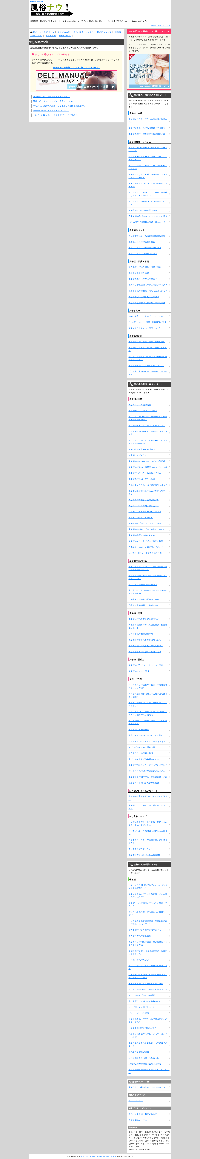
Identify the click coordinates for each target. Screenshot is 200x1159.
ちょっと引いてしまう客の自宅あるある (147, 742)
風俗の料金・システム (83, 32)
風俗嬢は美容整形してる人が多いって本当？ (147, 492)
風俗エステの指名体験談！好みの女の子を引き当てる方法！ (148, 943)
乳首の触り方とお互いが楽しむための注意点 (148, 797)
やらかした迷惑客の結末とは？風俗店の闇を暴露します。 (59, 106)
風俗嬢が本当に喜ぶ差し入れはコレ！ (146, 855)
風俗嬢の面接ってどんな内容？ (143, 279)
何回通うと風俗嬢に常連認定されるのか (147, 771)
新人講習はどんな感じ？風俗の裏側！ (146, 267)
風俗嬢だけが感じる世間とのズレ (144, 500)
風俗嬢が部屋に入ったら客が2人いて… (51, 111)
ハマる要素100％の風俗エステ (142, 1028)
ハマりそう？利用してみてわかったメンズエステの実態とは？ (148, 886)
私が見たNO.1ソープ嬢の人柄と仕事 (145, 553)
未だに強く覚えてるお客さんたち (144, 759)
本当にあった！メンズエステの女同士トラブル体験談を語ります (148, 568)
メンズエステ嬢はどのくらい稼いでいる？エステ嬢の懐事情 (148, 442)
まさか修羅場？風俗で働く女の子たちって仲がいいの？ (148, 577)
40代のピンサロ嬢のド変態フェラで (145, 1064)
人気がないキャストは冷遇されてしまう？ (148, 485)
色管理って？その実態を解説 (142, 242)
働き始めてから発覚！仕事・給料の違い (51, 97)
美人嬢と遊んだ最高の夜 (140, 936)
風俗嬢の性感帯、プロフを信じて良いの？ (148, 529)
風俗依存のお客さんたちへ (141, 518)
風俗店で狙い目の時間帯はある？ (144, 210)
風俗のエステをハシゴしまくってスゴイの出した (148, 1044)
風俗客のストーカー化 (139, 730)
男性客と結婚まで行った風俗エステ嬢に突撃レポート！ (148, 626)
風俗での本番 (64, 32)
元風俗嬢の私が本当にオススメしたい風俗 (148, 216)
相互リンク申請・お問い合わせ (143, 1114)
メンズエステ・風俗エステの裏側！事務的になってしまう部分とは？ (148, 194)
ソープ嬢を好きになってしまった (144, 1058)
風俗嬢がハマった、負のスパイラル (145, 473)
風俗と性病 (51, 36)
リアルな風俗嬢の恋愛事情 (141, 634)
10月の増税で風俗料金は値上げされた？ (147, 222)
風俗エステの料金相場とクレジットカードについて (148, 149)
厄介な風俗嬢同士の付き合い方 (143, 585)
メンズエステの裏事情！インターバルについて (148, 202)
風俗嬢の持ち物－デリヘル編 (142, 479)
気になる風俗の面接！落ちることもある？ (148, 291)
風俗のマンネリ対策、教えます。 (144, 506)
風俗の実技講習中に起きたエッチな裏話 (147, 303)
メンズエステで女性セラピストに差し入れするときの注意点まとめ (148, 823)
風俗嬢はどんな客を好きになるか (144, 619)
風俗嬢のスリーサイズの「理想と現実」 (147, 541)
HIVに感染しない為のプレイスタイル (146, 316)
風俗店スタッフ (104, 32)
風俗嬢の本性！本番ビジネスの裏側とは (147, 134)
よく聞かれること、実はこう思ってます (147, 426)
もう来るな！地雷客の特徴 (141, 753)
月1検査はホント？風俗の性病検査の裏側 (147, 322)
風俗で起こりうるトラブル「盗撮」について (53, 101)
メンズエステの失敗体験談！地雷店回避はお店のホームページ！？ (148, 922)
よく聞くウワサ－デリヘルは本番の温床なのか (148, 120)
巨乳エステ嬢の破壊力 (139, 1052)
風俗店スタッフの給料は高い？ (143, 254)
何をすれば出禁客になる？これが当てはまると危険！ (148, 695)
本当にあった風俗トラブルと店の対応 (146, 736)
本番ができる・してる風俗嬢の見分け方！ (148, 128)
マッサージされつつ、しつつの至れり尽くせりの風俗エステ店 (148, 976)
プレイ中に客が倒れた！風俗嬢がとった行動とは (55, 115)
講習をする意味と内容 (139, 273)
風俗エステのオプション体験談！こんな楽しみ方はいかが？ (148, 895)
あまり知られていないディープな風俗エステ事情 (148, 185)
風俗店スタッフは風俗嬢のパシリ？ (145, 248)
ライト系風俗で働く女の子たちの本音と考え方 (148, 433)
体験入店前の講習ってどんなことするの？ (148, 285)
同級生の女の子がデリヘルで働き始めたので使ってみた (148, 1020)
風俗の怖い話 (65, 36)
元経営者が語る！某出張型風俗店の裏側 (147, 236)
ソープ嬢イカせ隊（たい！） (142, 1007)
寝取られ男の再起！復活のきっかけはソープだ (148, 913)
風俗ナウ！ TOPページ (43, 32)
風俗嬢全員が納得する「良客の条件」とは (148, 777)
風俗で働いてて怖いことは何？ (143, 411)
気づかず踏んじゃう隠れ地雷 (142, 747)
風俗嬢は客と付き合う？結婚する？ (145, 652)
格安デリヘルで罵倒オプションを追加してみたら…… (148, 904)
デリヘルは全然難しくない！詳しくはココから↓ (76, 68)
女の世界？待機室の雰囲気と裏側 (144, 600)
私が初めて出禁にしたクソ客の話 (144, 783)
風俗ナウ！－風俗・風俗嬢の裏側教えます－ (98, 1156)
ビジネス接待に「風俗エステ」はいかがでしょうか (148, 167)
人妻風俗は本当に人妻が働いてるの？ (146, 547)
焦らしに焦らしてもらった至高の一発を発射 (148, 967)
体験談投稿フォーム (138, 1120)
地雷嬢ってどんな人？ (139, 455)
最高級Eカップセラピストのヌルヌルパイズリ (149, 1071)
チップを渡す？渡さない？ (141, 849)
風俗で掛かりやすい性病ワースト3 (144, 328)
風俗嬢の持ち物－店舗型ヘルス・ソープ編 (148, 467)
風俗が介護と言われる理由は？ (143, 449)
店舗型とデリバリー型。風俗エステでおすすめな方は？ (148, 158)
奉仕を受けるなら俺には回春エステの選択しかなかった (148, 952)
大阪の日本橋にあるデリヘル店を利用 (146, 984)
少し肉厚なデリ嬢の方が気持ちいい (145, 1001)
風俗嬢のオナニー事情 (139, 671)
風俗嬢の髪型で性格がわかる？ (143, 535)
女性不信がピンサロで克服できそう (145, 930)
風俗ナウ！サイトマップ (160, 26)
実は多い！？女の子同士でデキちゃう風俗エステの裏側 (148, 592)
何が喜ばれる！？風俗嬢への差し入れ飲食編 (148, 832)
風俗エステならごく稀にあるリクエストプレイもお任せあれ (148, 176)
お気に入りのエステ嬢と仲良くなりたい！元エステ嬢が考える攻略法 (148, 713)
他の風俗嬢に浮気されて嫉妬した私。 (146, 646)
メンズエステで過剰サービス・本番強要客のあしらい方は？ (148, 686)
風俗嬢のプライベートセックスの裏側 (146, 665)
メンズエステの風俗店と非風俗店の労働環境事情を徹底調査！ (148, 418)
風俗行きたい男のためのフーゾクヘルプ (147, 1087)
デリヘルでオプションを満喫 (142, 995)
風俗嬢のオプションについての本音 (145, 523)
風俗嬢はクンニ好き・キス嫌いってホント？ (147, 806)
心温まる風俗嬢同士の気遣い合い (144, 605)
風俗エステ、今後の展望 (140, 405)
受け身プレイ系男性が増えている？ (145, 512)
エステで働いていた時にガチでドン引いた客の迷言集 (148, 722)
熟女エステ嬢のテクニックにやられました (148, 990)
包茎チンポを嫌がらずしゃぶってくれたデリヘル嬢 (148, 1035)
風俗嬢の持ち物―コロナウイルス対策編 (147, 461)
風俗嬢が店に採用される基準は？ (144, 297)
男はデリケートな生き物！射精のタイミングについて (148, 704)
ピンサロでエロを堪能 (139, 1013)
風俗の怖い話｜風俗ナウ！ (39, 1)
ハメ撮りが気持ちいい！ (140, 960)
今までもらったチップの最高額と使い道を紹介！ (148, 841)
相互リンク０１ (136, 1101)
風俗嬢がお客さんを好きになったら (145, 640)
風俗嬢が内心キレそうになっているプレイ (148, 765)
